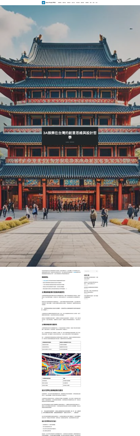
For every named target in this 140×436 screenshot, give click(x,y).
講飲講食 (82, 2)
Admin (68, 142)
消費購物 (87, 2)
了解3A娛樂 (45, 280)
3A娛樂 (74, 272)
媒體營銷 (59, 2)
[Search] (97, 271)
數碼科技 (64, 2)
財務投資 (68, 2)
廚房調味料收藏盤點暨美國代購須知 (91, 287)
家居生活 (73, 2)
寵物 (90, 2)
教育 (93, 2)
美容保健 (78, 2)
